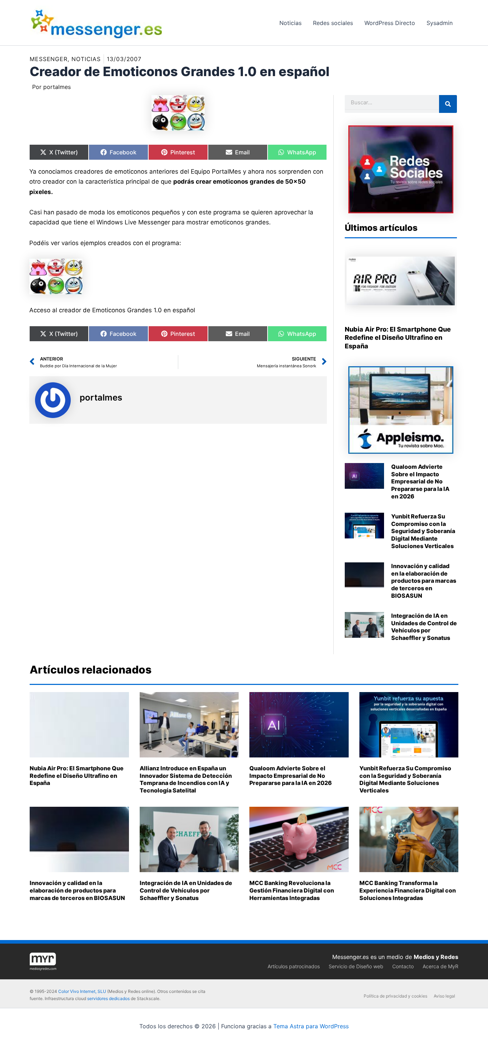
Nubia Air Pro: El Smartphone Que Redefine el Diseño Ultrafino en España (398, 337)
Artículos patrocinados (294, 966)
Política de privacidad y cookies (395, 996)
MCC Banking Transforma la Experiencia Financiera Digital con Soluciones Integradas (407, 890)
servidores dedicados (108, 998)
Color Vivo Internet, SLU (82, 991)
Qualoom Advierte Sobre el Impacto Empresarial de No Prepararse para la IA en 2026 (420, 481)
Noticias (86, 59)
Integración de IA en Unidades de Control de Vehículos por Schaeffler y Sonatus (424, 626)
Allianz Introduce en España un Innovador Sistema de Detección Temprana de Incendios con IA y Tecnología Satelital (186, 779)
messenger (49, 59)
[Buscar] (448, 104)
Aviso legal (444, 996)
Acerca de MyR (440, 966)
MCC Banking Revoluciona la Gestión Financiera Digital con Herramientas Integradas (291, 890)
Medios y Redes (436, 956)
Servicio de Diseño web (356, 966)
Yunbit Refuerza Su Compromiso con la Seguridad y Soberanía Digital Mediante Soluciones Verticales (423, 531)
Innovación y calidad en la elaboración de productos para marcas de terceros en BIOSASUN (423, 580)
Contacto (403, 966)
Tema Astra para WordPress (311, 1026)
